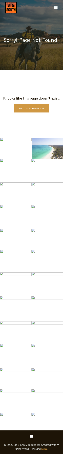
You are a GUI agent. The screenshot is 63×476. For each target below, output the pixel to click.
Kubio (44, 448)
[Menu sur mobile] (56, 8)
